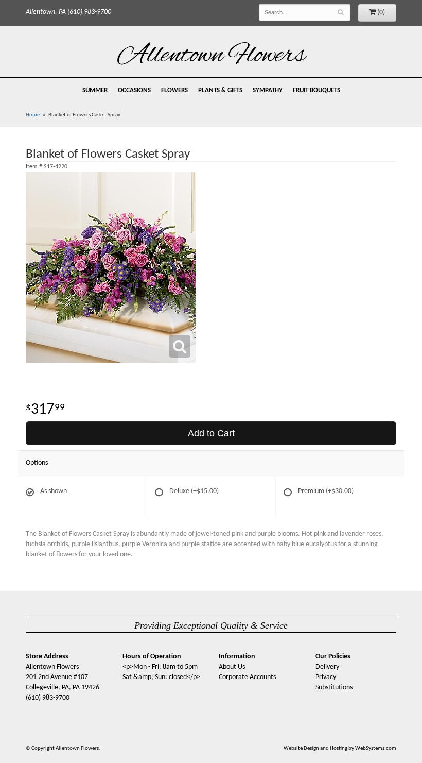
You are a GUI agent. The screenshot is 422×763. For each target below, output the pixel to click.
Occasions (134, 91)
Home (33, 115)
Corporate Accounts (247, 677)
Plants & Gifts (220, 91)
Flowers (174, 91)
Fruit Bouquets (316, 91)
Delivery (327, 667)
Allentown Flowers (211, 56)
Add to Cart (211, 433)
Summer (95, 91)
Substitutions (334, 687)
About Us (232, 667)
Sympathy (268, 91)
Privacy (325, 677)
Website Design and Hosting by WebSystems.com (340, 748)
